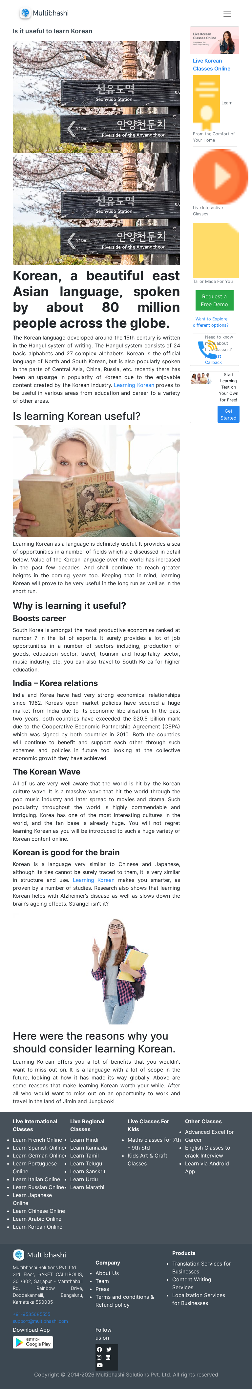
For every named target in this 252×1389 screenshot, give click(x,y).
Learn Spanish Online (39, 1147)
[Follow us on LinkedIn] (108, 1357)
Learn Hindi (84, 1139)
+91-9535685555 (31, 1314)
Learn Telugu (86, 1163)
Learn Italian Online (36, 1179)
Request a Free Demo (214, 300)
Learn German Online (39, 1155)
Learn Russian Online (38, 1187)
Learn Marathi (87, 1187)
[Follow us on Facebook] (99, 1349)
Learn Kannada (88, 1147)
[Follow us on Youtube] (99, 1365)
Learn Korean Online (37, 1226)
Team (102, 1281)
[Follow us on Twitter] (109, 1349)
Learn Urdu (84, 1179)
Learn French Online (37, 1139)
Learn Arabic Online (37, 1218)
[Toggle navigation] (227, 14)
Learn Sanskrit (88, 1171)
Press (102, 1289)
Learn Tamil (84, 1155)
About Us (107, 1273)
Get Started (228, 414)
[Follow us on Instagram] (99, 1357)
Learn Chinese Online (39, 1211)
